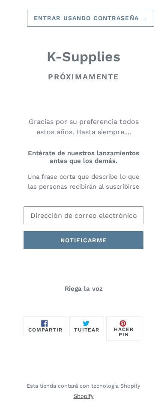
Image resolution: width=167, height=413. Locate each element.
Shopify (84, 396)
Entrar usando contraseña (90, 18)
